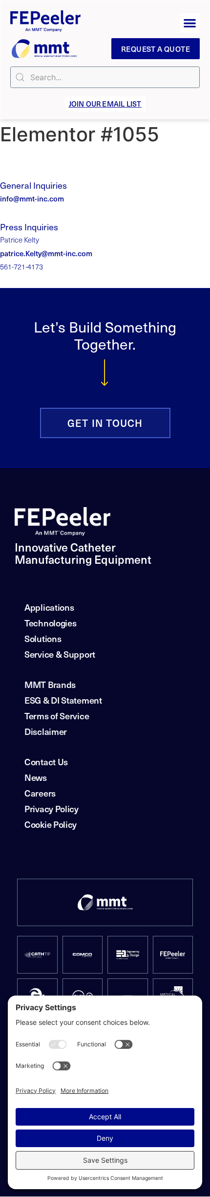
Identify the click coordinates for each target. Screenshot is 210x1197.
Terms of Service (56, 715)
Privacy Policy (51, 808)
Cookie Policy (50, 824)
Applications (49, 607)
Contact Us (46, 761)
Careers (40, 793)
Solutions (42, 638)
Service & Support (59, 654)
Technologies (50, 623)
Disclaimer (45, 731)
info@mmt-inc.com (32, 198)
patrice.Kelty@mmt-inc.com (46, 253)
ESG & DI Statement (63, 700)
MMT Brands (50, 684)
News (35, 777)
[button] (190, 23)
